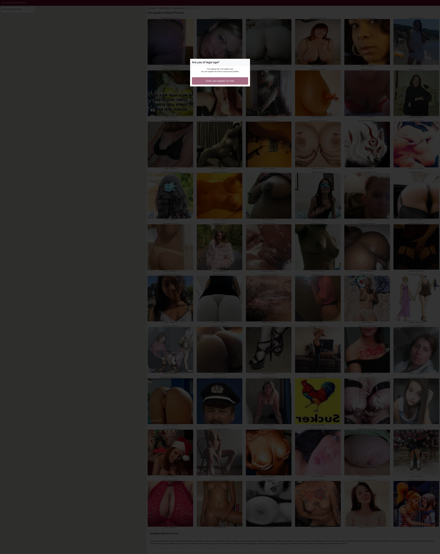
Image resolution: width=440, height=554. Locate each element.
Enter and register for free (220, 81)
